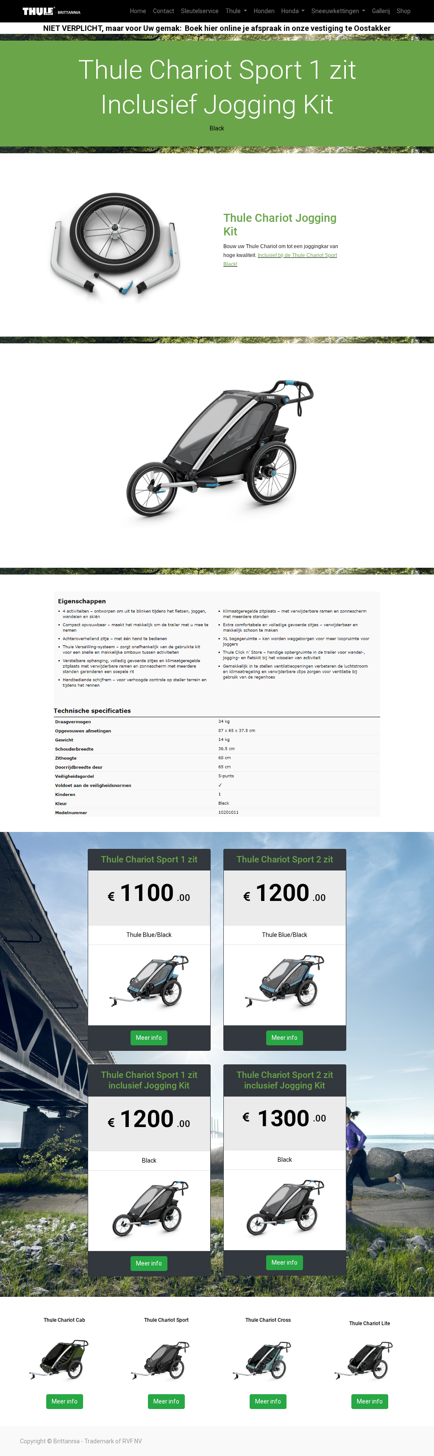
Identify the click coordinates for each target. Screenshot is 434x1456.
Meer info (149, 1037)
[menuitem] (138, 11)
